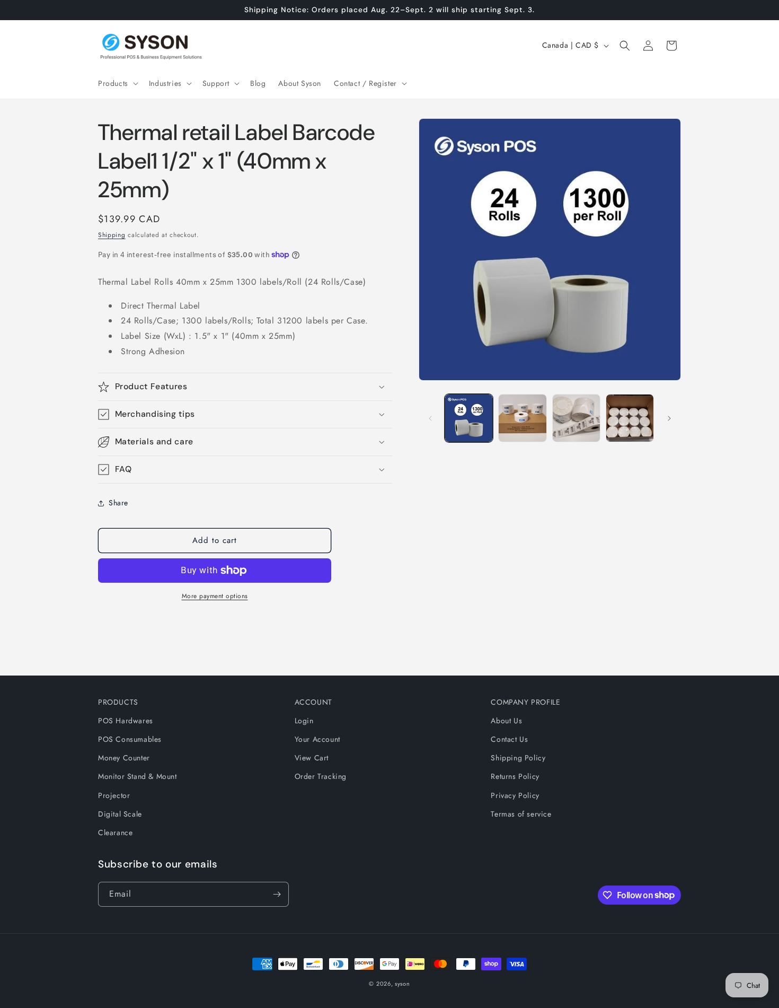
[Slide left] (430, 418)
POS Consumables (130, 739)
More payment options (215, 596)
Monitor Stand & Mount (137, 777)
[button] (117, 83)
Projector (114, 795)
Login (304, 720)
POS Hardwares (125, 720)
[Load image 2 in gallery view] (522, 418)
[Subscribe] (276, 894)
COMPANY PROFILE (525, 702)
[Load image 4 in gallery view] (630, 418)
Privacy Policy (515, 795)
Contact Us (509, 739)
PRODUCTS (118, 702)
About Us (506, 720)
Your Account (317, 739)
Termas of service (521, 814)
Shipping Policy (518, 757)
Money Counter (124, 757)
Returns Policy (515, 777)
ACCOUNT (313, 702)
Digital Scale (120, 814)
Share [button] (118, 502)
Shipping (112, 235)
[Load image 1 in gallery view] (469, 418)
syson (402, 983)
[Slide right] (669, 418)
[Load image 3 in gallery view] (576, 418)
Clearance (115, 832)
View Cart (312, 757)
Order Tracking (321, 777)
